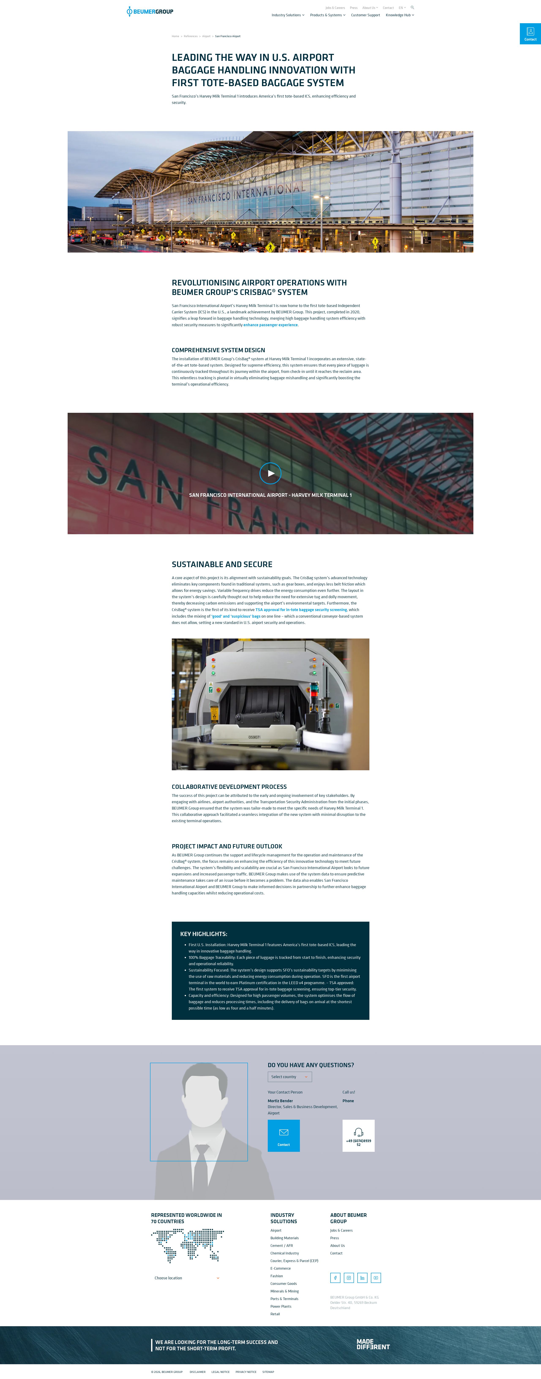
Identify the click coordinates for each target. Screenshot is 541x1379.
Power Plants (280, 1306)
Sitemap (268, 1372)
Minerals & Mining (284, 1291)
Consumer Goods (283, 1283)
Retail (275, 1313)
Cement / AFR (281, 1245)
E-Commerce (280, 1268)
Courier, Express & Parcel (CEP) (294, 1260)
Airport (206, 36)
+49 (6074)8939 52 (358, 1142)
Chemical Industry (284, 1253)
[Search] (412, 8)
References (191, 36)
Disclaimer (198, 1372)
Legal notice (221, 1372)
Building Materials (284, 1237)
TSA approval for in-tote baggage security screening (301, 609)
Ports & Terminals (284, 1298)
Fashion (276, 1275)
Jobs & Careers (341, 1230)
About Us (337, 1245)
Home (175, 36)
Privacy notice (246, 1372)
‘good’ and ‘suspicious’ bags (236, 616)
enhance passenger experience (270, 324)
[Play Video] (270, 473)
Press (334, 1237)
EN (401, 7)
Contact (284, 1144)
